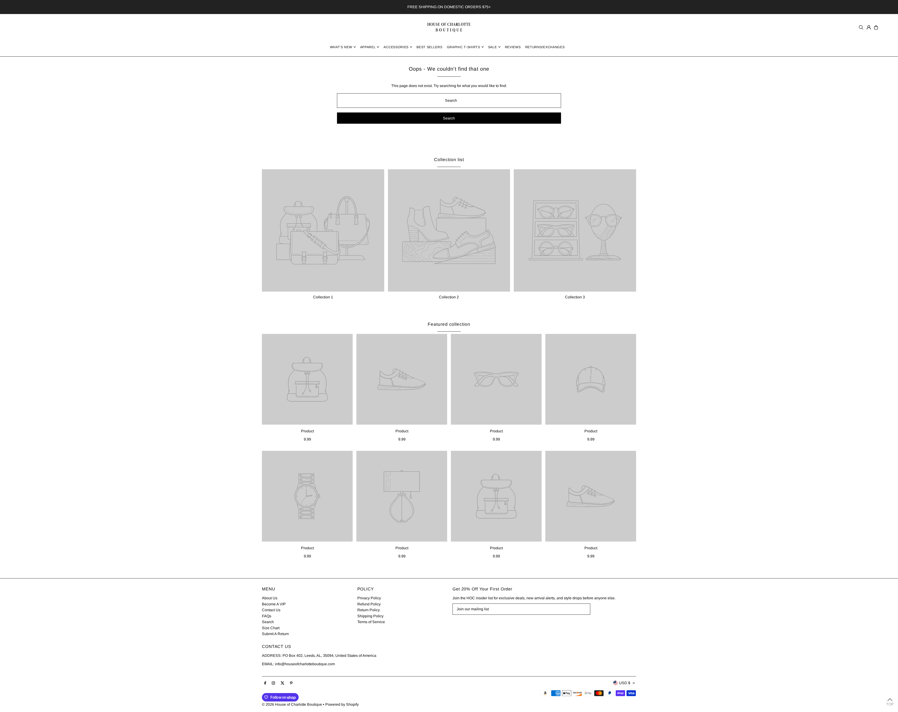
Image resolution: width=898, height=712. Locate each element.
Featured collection (449, 324)
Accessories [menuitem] (396, 47)
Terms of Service (371, 622)
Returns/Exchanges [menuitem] (545, 47)
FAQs (266, 616)
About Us (269, 598)
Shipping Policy (370, 616)
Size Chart (270, 628)
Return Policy (368, 610)
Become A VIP (274, 604)
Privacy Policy (369, 598)
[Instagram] (273, 683)
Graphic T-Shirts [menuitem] (463, 47)
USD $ (624, 683)
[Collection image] (323, 230)
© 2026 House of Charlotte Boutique (292, 704)
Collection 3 (575, 297)
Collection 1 (323, 297)
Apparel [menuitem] (368, 47)
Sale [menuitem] (492, 47)
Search (268, 622)
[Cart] (876, 27)
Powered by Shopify (342, 704)
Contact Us (271, 610)
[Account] (869, 27)
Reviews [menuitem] (513, 47)
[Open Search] (861, 27)
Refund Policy (369, 604)
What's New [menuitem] (341, 47)
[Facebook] (265, 683)
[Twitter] (282, 683)
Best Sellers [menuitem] (429, 47)
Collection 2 (449, 297)
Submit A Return (275, 634)
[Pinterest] (291, 683)
